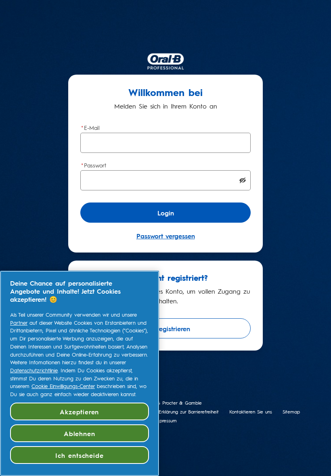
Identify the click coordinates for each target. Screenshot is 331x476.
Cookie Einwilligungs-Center (63, 386)
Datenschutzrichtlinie (34, 370)
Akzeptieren (79, 411)
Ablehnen (79, 433)
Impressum (165, 421)
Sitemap (291, 412)
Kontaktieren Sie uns (250, 412)
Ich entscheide (79, 455)
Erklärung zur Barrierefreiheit (189, 412)
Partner (18, 322)
